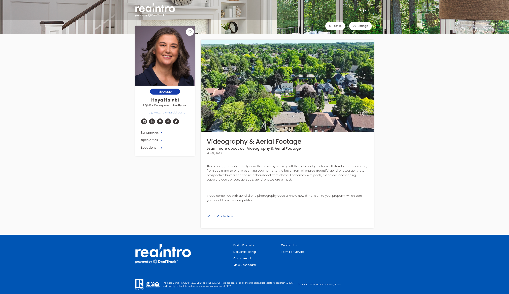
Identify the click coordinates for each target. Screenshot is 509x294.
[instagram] (144, 121)
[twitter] (176, 121)
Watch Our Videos (220, 216)
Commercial (242, 258)
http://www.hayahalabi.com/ (165, 112)
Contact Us (289, 245)
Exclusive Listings (244, 252)
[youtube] (160, 121)
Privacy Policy (333, 284)
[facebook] (168, 121)
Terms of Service (293, 252)
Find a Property (243, 245)
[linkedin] (152, 121)
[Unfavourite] (190, 32)
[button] (335, 26)
